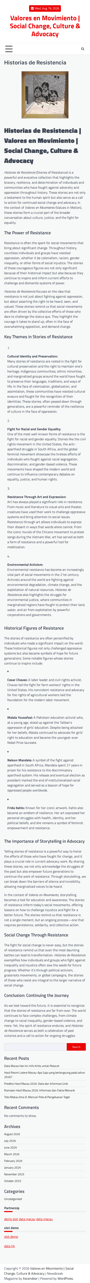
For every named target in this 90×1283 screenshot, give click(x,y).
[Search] (83, 49)
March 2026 (11, 1154)
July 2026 (10, 1140)
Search (76, 1047)
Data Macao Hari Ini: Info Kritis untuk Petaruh (31, 1066)
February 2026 (13, 1161)
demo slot (11, 1219)
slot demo (11, 1236)
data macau (27, 1219)
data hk (9, 1245)
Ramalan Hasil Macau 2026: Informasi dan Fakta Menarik (39, 1090)
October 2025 (12, 1181)
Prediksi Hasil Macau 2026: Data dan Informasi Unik (36, 1083)
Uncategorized (13, 1199)
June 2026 (10, 1147)
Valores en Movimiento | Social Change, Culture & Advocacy (45, 26)
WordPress (65, 1278)
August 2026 (12, 1134)
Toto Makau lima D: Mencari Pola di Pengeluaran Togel (37, 1097)
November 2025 (14, 1174)
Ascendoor (30, 1278)
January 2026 (12, 1167)
